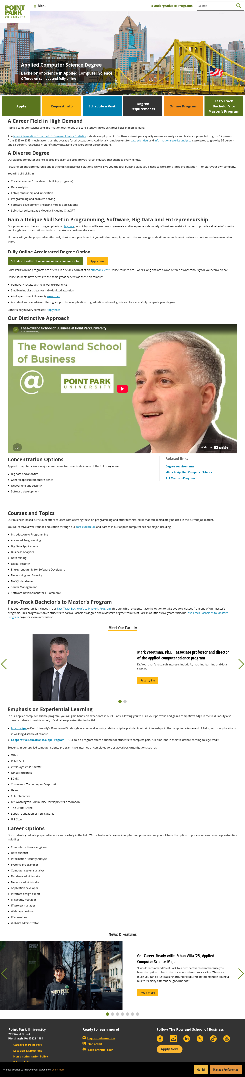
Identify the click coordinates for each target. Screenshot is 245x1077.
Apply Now (169, 1049)
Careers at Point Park (27, 1045)
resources (53, 296)
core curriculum (86, 527)
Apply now (53, 310)
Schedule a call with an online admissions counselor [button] (45, 261)
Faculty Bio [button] (147, 680)
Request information (101, 1038)
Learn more (58, 1069)
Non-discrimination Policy (30, 1056)
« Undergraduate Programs (171, 6)
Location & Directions (27, 1050)
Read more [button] (147, 992)
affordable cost (100, 270)
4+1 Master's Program (180, 478)
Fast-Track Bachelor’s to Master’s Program (84, 608)
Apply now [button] (97, 261)
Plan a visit (95, 1044)
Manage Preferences (225, 1069)
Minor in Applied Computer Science (189, 472)
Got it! (201, 1069)
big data (69, 226)
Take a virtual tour (100, 1050)
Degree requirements (180, 466)
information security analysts (172, 140)
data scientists (139, 140)
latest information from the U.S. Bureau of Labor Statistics (49, 136)
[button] (120, 701)
